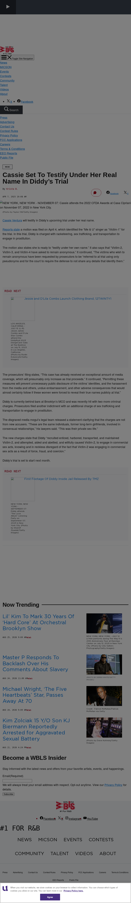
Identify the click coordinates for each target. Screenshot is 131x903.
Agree (50, 897)
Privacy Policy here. (73, 890)
